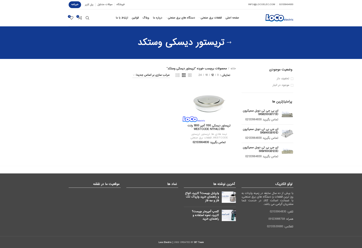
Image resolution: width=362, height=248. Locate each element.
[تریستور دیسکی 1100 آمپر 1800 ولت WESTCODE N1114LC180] (209, 103)
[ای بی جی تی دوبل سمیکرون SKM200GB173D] (287, 115)
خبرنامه (74, 4)
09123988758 (276, 219)
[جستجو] (87, 18)
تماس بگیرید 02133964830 (261, 119)
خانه (233, 68)
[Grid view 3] (184, 75)
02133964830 (278, 211)
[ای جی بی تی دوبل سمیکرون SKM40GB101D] (287, 133)
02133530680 (275, 226)
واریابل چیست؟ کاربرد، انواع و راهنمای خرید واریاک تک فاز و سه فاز (202, 197)
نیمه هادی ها (219, 134)
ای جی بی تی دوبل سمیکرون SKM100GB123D (260, 149)
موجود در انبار (281, 85)
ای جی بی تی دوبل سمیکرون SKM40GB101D (260, 131)
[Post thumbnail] (229, 198)
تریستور (205, 134)
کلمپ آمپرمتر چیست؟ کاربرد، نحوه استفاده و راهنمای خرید (205, 215)
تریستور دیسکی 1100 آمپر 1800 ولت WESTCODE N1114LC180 (209, 127)
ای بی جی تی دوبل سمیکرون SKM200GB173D (260, 112)
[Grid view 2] (190, 75)
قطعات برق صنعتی (201, 138)
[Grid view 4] (177, 75)
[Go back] (229, 42)
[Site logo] (279, 17)
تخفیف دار (283, 79)
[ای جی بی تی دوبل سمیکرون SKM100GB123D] (287, 152)
